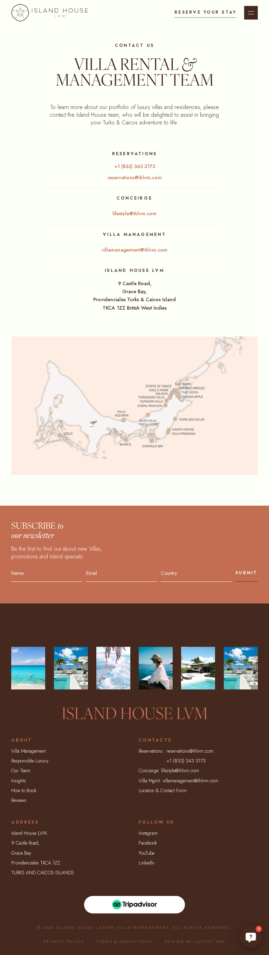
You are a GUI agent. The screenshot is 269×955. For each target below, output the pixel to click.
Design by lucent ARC (195, 941)
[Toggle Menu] (250, 12)
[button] (251, 937)
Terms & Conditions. (125, 941)
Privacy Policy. (64, 941)
